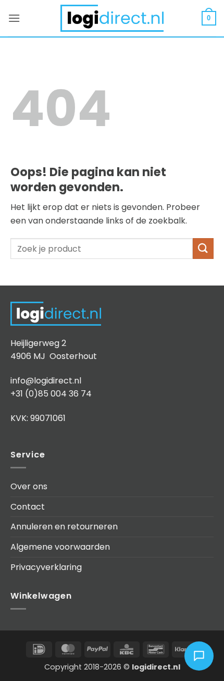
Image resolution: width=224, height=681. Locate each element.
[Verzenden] (203, 248)
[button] (14, 18)
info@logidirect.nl (45, 381)
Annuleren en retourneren (64, 527)
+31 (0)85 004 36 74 (51, 394)
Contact (27, 507)
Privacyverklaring (46, 567)
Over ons (28, 486)
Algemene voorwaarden (60, 547)
